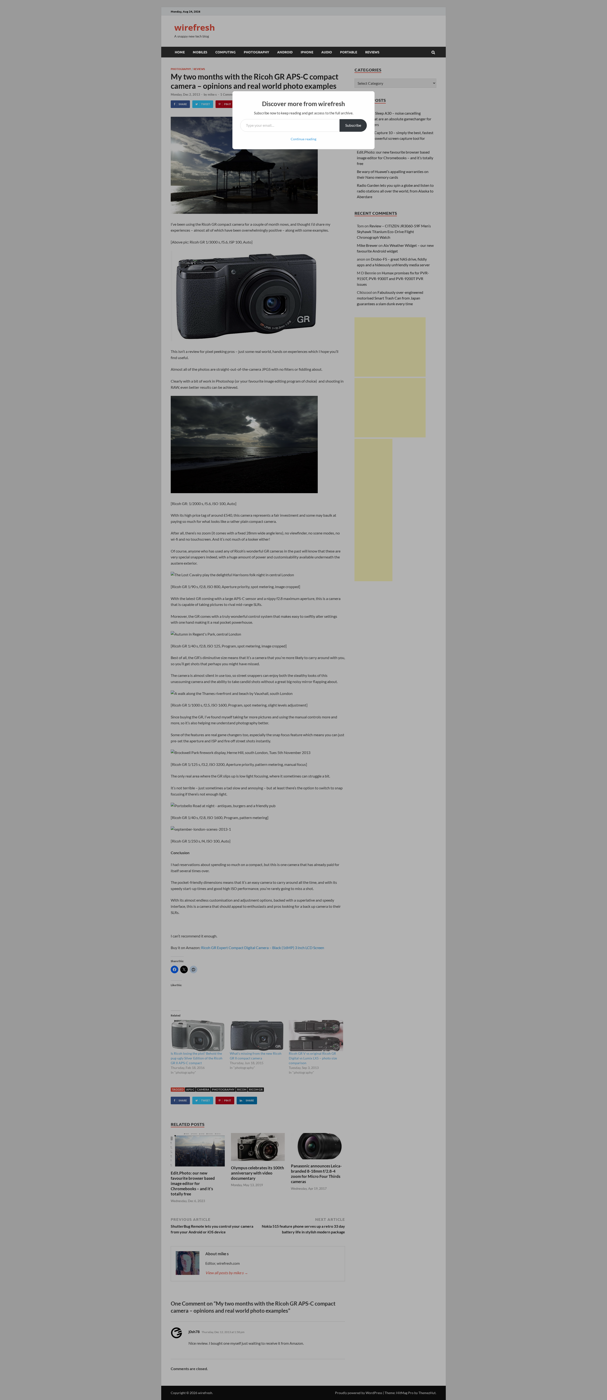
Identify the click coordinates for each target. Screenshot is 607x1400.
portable (348, 52)
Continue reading (303, 139)
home (180, 52)
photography (256, 52)
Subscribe (353, 125)
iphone (307, 52)
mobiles (200, 52)
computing (225, 52)
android (285, 52)
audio (326, 52)
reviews (372, 52)
